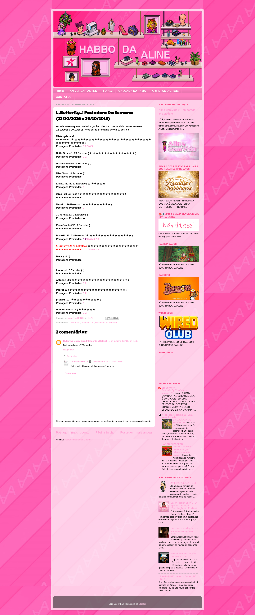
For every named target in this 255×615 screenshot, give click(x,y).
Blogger (142, 604)
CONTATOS (64, 96)
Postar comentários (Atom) (77, 439)
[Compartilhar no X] (111, 318)
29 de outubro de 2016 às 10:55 (107, 361)
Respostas (72, 356)
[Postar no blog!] (108, 318)
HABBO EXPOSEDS (172, 444)
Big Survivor (168, 387)
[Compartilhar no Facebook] (114, 318)
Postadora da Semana (106, 322)
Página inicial (104, 432)
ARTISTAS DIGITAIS (165, 90)
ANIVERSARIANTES (83, 90)
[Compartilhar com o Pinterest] (117, 318)
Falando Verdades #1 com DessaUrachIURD (183, 555)
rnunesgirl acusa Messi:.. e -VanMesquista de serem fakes (184, 531)
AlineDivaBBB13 (79, 361)
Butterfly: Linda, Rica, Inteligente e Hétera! (85, 341)
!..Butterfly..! (74, 322)
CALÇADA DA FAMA (132, 90)
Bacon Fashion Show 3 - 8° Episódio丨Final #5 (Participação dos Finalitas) (184, 505)
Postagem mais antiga (136, 432)
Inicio (60, 90)
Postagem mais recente (72, 432)
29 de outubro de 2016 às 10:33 (123, 341)
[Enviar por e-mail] (106, 318)
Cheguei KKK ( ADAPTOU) (183, 482)
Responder (68, 349)
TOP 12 (108, 90)
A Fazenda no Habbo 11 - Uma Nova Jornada (177, 416)
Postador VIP (87, 322)
